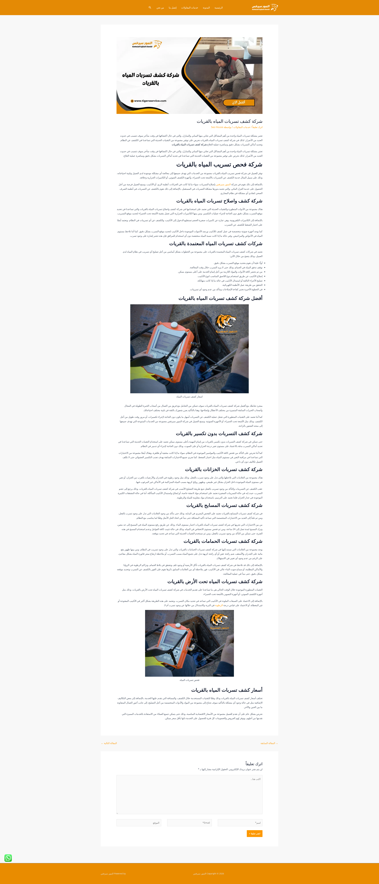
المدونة (206, 7)
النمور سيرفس (223, 184)
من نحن (160, 7)
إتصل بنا (172, 7)
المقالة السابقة (269, 743)
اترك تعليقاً (257, 127)
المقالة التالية (109, 743)
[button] (149, 7)
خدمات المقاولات (189, 7)
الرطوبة (219, 605)
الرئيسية (219, 7)
